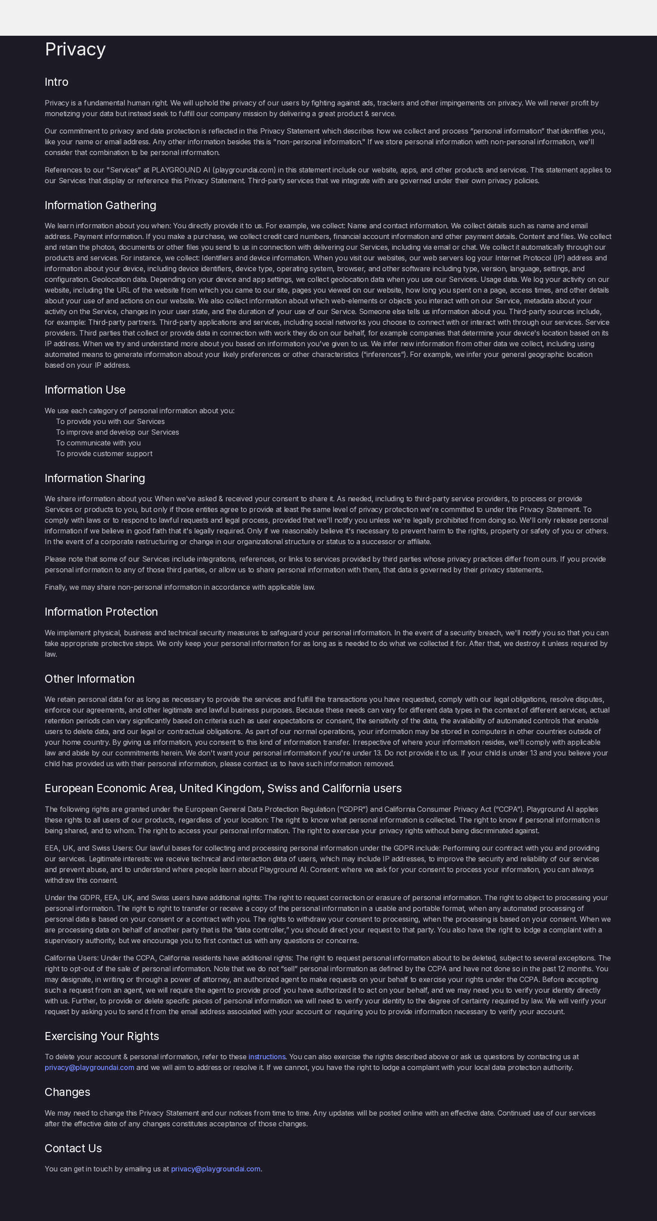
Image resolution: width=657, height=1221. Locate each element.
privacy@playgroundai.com (89, 1067)
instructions (266, 1056)
